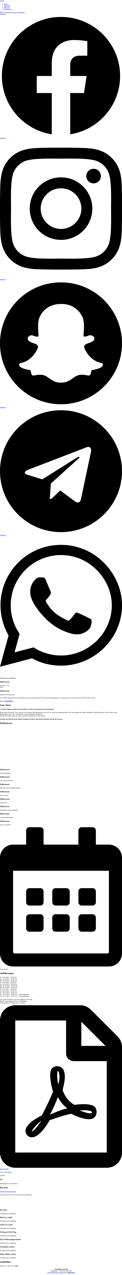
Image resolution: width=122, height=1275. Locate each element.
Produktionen (8, 9)
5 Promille (7, 6)
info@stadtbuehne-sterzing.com (56, 1272)
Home (6, 4)
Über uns (6, 7)
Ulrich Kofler (8, 701)
